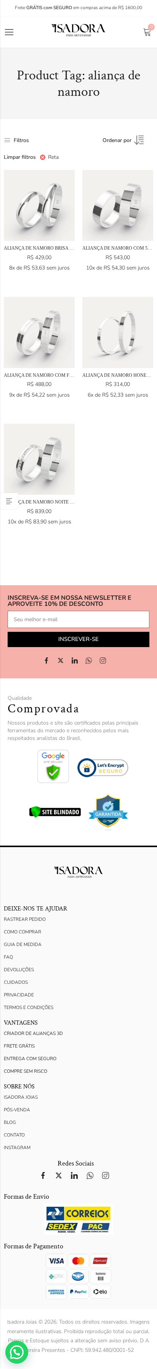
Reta (53, 157)
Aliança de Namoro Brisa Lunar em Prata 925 (60, 248)
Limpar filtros (20, 157)
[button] (16, 1352)
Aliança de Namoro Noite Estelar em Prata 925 (62, 502)
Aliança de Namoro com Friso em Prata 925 (57, 375)
